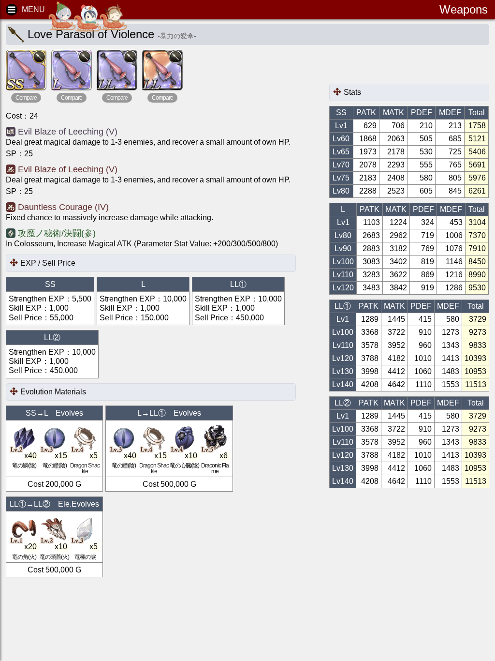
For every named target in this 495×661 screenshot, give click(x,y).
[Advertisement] (406, 67)
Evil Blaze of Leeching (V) (67, 131)
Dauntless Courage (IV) (63, 207)
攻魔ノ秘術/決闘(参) (57, 233)
